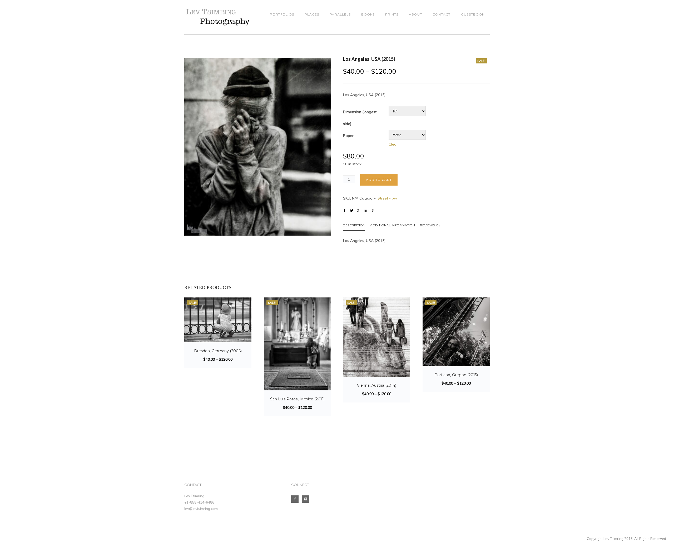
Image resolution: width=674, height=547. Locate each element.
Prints (391, 14)
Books (368, 14)
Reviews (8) (430, 225)
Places (312, 14)
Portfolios (282, 14)
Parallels (340, 14)
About (415, 14)
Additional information (392, 225)
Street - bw (387, 198)
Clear (393, 144)
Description (354, 225)
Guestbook (472, 14)
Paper (348, 135)
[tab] (356, 226)
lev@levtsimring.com (201, 508)
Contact (441, 14)
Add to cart (379, 180)
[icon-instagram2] (307, 499)
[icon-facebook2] (296, 499)
